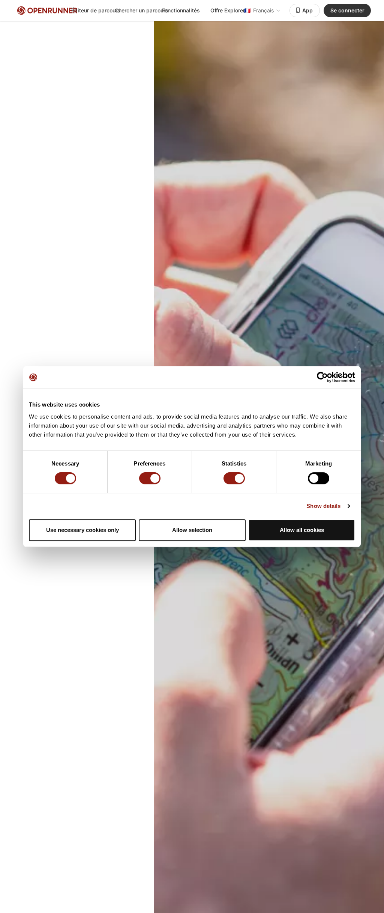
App (307, 10)
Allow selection (192, 530)
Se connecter (347, 10)
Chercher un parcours (141, 10)
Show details (323, 506)
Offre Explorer (227, 10)
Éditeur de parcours (95, 10)
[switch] (149, 478)
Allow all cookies (302, 530)
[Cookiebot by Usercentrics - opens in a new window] (322, 377)
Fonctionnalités (181, 10)
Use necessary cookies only (82, 530)
